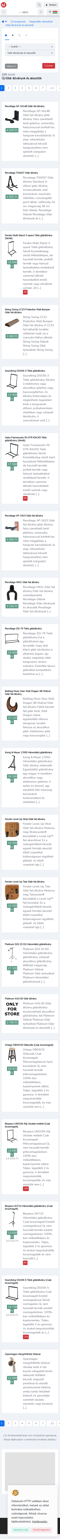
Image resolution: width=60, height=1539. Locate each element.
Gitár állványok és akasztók (20, 25)
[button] (53, 12)
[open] (2, 1520)
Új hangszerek (18, 21)
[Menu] (4, 12)
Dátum (10, 66)
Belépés (53, 5)
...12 (51, 88)
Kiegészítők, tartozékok (41, 21)
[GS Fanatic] (3, 21)
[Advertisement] (30, 1471)
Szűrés (49, 65)
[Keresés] (39, 5)
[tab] (7, 35)
